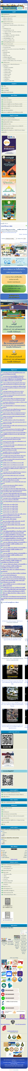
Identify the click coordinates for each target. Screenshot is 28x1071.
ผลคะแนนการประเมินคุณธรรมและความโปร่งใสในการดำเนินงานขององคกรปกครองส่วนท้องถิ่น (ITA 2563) (13, 598)
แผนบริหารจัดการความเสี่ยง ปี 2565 (10, 508)
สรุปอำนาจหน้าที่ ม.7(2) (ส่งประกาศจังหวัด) (12, 31)
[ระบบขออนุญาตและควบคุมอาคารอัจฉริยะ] (4, 987)
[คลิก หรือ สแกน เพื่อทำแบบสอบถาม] (7, 748)
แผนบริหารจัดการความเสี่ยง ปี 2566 (10, 509)
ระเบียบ (4, 86)
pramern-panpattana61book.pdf (9, 232)
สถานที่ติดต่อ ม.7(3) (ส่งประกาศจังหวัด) (11, 35)
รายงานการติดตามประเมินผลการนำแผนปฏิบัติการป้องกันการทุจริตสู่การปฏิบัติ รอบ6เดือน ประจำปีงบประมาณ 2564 (14, 549)
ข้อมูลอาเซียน (5, 97)
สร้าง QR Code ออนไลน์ (20, 1024)
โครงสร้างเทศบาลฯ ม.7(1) (8, 23)
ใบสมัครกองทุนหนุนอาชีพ (8, 892)
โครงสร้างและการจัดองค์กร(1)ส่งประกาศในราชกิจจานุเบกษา (13, 26)
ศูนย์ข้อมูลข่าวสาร (15, 1059)
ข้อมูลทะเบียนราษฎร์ (7, 870)
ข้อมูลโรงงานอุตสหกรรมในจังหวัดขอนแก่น (11, 119)
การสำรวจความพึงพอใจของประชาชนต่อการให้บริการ (13, 794)
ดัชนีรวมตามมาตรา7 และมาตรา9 (9, 16)
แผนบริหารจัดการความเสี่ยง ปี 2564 (10, 506)
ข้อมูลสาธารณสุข (7, 74)
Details (20, 234)
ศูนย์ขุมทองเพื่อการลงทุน (8, 121)
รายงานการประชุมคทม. (7, 101)
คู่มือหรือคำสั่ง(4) (6, 52)
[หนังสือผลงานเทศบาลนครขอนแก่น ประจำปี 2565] (9, 198)
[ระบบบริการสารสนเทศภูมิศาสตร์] (10, 987)
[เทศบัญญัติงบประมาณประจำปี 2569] (14, 334)
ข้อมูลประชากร (7, 77)
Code (4, 824)
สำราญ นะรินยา (16, 1069)
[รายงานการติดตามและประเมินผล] (26, 225)
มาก (3, 831)
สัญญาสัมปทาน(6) (6, 55)
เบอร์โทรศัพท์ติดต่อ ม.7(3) (8, 38)
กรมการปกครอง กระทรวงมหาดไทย (10, 814)
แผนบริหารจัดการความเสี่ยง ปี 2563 (10, 504)
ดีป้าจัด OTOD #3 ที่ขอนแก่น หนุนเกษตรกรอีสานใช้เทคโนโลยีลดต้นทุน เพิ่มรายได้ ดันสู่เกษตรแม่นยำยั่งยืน (12, 682)
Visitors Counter (14, 859)
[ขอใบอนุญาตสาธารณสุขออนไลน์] (3, 1018)
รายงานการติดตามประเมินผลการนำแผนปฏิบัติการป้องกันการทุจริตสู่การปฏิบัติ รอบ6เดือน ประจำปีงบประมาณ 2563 (14, 544)
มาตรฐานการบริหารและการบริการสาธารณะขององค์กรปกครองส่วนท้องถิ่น (13, 817)
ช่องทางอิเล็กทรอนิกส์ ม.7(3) (8, 36)
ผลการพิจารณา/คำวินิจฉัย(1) (8, 45)
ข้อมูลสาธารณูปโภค (8, 70)
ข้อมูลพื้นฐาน (6, 79)
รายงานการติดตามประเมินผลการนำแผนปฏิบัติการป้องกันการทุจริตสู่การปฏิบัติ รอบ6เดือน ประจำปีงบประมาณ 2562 (14, 555)
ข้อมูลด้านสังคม (7, 69)
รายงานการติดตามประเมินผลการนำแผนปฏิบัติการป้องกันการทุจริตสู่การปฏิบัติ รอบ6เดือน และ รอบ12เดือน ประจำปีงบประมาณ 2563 (14, 560)
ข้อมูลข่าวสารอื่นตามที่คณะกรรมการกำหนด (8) (12, 60)
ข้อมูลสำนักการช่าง (6, 886)
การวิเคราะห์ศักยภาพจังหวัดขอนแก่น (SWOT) (14, 591)
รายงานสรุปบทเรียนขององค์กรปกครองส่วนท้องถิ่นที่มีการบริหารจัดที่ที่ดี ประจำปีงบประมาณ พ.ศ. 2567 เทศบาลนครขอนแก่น (14, 434)
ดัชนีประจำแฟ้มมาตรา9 (7, 19)
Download (25, 234)
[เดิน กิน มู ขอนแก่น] (14, 256)
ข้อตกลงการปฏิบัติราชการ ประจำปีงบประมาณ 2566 (13, 112)
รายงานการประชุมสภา (7, 99)
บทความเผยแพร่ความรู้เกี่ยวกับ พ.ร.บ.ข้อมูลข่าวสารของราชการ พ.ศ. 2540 (13, 821)
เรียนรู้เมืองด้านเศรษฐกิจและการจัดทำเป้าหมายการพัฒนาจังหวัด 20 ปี (13, 131)
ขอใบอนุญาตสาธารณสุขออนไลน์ (13, 1018)
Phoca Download (23, 242)
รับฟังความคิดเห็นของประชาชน (9, 802)
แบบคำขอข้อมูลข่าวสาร (8, 868)
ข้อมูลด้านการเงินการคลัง (9, 80)
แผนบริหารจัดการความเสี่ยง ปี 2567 (10, 511)
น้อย (3, 834)
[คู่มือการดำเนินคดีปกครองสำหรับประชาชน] (9, 154)
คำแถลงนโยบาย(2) (7, 47)
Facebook (20, 1059)
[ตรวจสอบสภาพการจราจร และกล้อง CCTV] (20, 981)
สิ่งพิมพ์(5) (5, 54)
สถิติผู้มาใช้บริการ (6, 796)
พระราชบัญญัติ (6, 90)
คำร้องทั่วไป (5, 879)
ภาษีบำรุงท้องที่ (6, 877)
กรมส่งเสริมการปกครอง (7, 807)
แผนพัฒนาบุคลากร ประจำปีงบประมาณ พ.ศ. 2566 (13, 464)
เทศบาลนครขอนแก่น (7, 1059)
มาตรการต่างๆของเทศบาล (8, 110)
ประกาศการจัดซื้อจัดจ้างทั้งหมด (9, 58)
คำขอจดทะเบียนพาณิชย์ (8, 880)
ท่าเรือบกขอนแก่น (6, 621)
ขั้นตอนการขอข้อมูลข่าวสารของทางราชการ (11, 864)
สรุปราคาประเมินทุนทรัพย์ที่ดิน (9, 117)
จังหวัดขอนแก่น (6, 811)
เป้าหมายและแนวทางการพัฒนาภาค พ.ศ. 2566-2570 (13, 126)
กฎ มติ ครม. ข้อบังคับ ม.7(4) (8, 40)
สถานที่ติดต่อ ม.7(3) (7, 33)
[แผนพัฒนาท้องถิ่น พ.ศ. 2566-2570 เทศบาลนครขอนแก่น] (9, 220)
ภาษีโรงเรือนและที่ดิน (7, 874)
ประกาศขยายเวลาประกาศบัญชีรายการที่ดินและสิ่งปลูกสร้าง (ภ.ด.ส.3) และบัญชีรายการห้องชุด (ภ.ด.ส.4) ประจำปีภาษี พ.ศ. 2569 (13, 388)
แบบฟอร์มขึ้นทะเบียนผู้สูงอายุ (8, 890)
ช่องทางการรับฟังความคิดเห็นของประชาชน (11, 792)
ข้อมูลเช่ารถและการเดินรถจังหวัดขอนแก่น (11, 64)
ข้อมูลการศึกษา (7, 75)
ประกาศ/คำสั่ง (5, 88)
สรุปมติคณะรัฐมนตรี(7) (7, 57)
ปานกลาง (4, 832)
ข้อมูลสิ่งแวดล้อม (7, 72)
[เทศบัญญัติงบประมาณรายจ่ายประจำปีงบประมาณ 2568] (14, 364)
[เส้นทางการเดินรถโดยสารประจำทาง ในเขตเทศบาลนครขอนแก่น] (3, 981)
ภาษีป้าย (5, 875)
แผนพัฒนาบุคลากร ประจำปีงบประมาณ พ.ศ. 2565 (13, 462)
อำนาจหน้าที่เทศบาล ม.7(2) (8, 30)
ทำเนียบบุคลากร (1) (7, 28)
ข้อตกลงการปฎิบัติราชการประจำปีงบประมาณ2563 (12, 104)
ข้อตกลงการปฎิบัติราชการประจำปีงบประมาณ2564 (12, 106)
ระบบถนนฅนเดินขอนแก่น (12, 1031)
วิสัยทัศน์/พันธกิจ (6, 14)
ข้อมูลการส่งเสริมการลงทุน (8, 128)
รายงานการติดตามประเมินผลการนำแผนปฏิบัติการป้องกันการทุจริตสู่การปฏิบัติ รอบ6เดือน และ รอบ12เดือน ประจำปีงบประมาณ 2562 (14, 565)
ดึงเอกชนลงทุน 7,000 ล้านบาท (16, 621)
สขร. (4, 809)
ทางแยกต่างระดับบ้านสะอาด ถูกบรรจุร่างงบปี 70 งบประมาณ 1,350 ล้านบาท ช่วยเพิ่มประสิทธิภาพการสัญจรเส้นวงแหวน (12, 726)
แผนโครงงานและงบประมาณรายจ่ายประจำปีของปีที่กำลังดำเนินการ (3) (13, 50)
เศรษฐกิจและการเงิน (7, 124)
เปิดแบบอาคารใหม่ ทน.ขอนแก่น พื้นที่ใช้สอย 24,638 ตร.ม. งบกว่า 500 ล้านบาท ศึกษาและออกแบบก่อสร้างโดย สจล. (12, 704)
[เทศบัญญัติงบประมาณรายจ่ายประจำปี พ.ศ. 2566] (9, 177)
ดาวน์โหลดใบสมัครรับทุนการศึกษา (9, 894)
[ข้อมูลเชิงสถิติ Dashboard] (14, 265)
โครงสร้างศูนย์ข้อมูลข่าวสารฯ (8, 41)
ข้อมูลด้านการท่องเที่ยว (8, 67)
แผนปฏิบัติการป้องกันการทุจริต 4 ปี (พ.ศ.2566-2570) (14, 419)
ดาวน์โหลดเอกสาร (6, 108)
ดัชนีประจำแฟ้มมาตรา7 (7, 18)
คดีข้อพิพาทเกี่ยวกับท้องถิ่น (8, 92)
